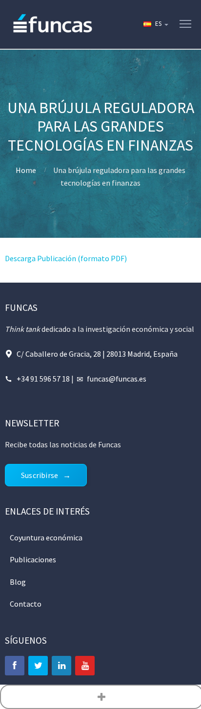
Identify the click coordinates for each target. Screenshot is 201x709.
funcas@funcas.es (116, 378)
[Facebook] (14, 665)
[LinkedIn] (61, 665)
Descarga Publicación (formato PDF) (66, 258)
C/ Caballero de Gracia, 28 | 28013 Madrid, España (97, 354)
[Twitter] (38, 665)
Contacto (25, 604)
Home (26, 170)
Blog (18, 582)
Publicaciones (33, 559)
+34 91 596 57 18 (43, 378)
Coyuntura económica (46, 537)
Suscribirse (39, 475)
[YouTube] (85, 665)
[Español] (155, 24)
